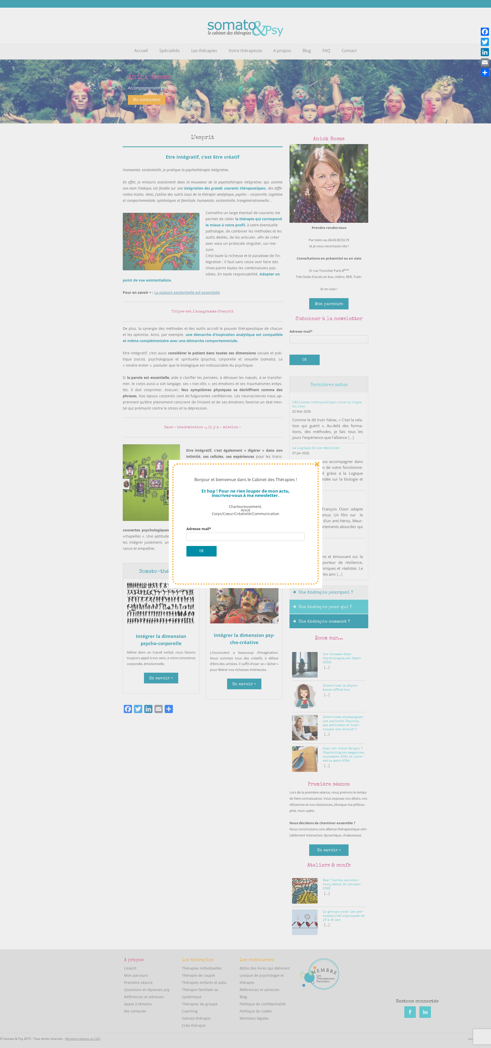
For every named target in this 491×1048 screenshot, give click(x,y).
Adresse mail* (198, 528)
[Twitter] (485, 42)
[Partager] (485, 72)
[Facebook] (485, 32)
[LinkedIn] (485, 52)
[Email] (485, 62)
